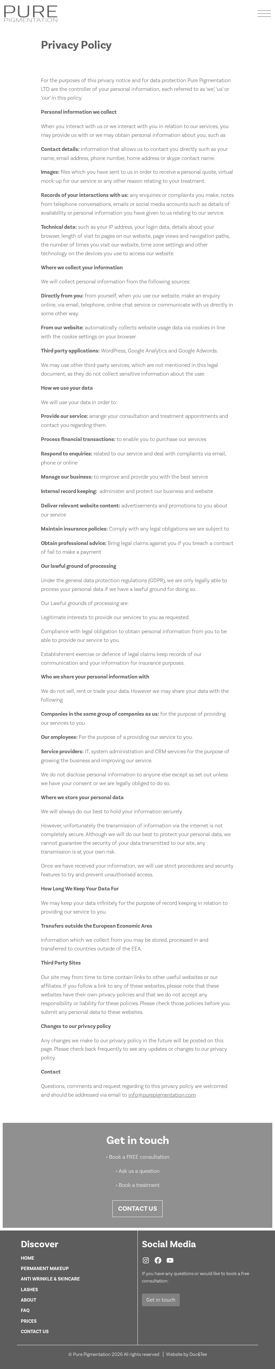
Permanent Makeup (45, 1268)
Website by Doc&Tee (186, 1354)
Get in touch (160, 1300)
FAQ (25, 1310)
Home (27, 1258)
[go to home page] (30, 13)
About (28, 1300)
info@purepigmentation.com (162, 1095)
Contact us (35, 1331)
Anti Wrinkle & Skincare (50, 1279)
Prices (29, 1321)
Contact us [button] (137, 1208)
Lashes (29, 1289)
